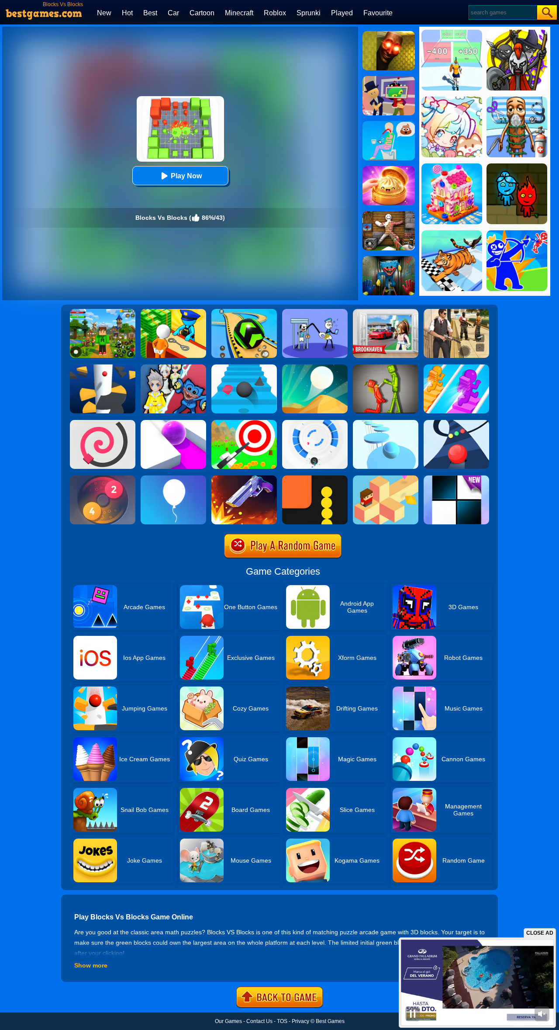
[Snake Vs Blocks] (315, 478)
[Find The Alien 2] (388, 79)
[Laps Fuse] (102, 478)
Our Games (228, 1021)
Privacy (300, 1021)
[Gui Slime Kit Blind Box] (388, 169)
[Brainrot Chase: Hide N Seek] (388, 34)
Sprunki (309, 13)
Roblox (275, 13)
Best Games (330, 1021)
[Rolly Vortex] (315, 423)
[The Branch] (385, 478)
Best (150, 13)
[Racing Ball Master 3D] (244, 312)
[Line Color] (102, 423)
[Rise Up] (173, 478)
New (104, 13)
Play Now (186, 176)
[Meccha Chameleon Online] (388, 214)
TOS (282, 1021)
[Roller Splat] (173, 423)
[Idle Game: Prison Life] (173, 312)
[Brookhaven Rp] (385, 312)
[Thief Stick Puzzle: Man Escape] (315, 312)
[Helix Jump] (102, 367)
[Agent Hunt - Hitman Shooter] (456, 312)
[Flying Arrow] (244, 423)
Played (342, 13)
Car (173, 13)
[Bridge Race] (456, 367)
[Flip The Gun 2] (244, 478)
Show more (90, 965)
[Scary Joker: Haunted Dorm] (173, 367)
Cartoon (202, 13)
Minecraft (239, 13)
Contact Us (259, 1021)
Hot (127, 13)
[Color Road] (456, 423)
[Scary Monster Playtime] (388, 259)
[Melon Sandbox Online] (385, 367)
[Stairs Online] (244, 367)
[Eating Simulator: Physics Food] (388, 124)
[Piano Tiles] (456, 478)
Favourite (378, 13)
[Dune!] (315, 367)
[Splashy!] (385, 423)
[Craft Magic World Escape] (102, 312)
